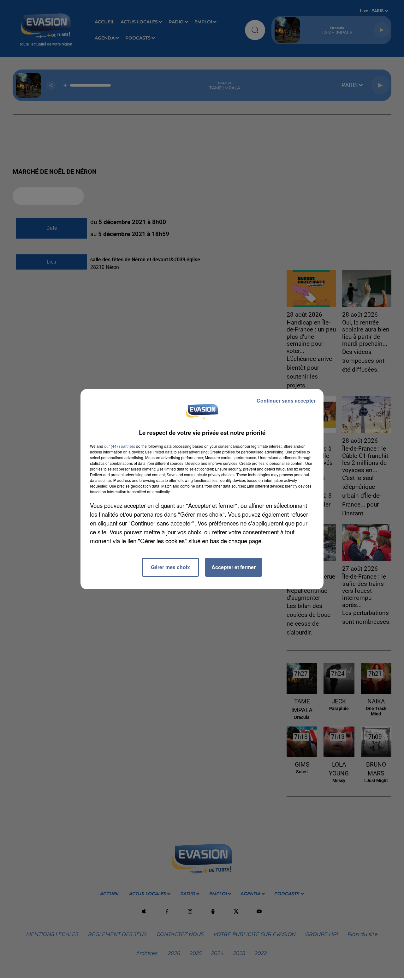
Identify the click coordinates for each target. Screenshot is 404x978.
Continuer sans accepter (286, 400)
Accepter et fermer (233, 567)
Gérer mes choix (170, 567)
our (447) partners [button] (119, 446)
